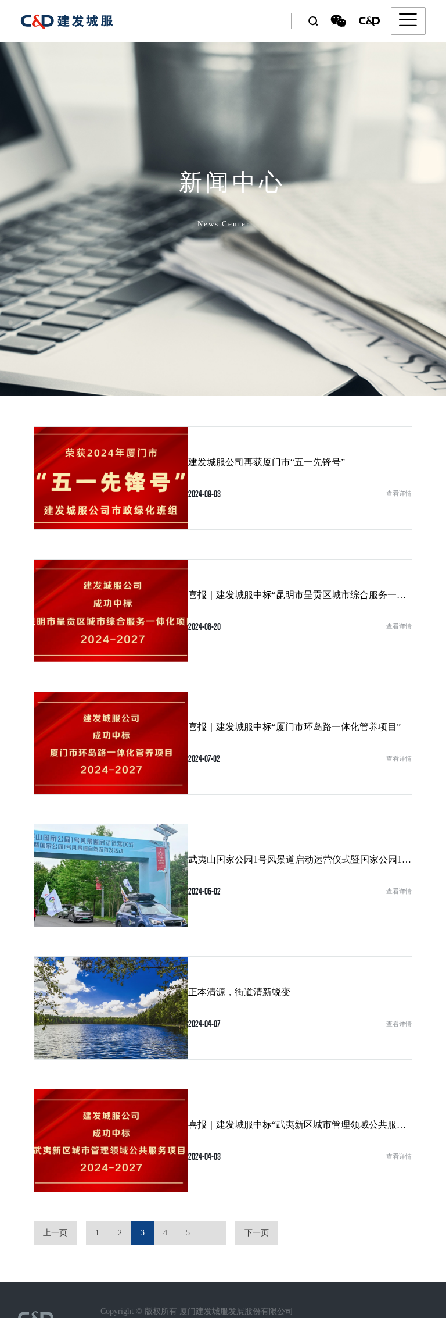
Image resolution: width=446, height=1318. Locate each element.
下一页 (256, 1232)
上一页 (55, 1232)
